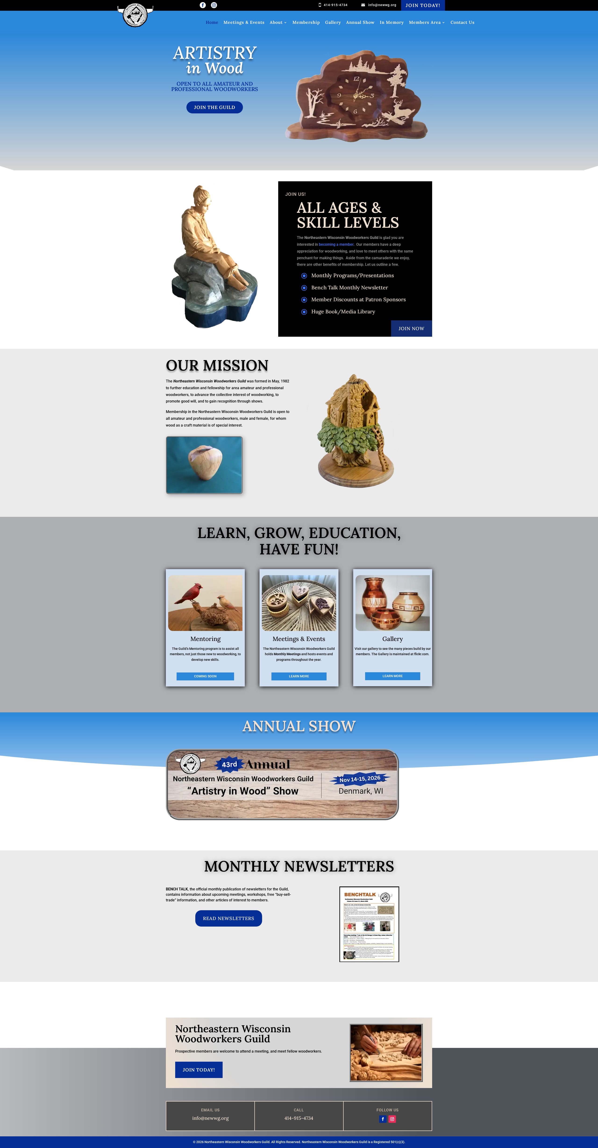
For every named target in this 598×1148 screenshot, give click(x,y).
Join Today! (423, 5)
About (276, 23)
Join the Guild (214, 107)
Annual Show (360, 23)
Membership (306, 23)
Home (212, 23)
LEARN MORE (299, 676)
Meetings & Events (244, 23)
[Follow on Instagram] (392, 1119)
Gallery (333, 23)
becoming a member (336, 244)
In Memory (392, 23)
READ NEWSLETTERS (228, 918)
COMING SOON (205, 676)
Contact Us (463, 23)
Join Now (411, 328)
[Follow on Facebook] (383, 1119)
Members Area (425, 23)
